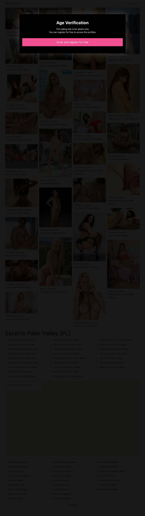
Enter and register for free (72, 42)
